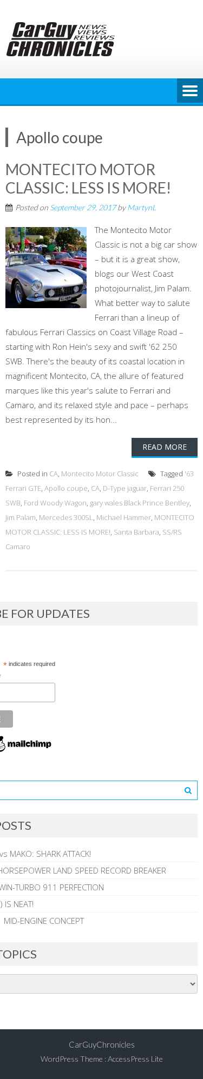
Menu (190, 91)
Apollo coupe (66, 488)
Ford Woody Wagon (55, 503)
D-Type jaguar (125, 488)
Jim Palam (20, 517)
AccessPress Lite (135, 1058)
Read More (164, 447)
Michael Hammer (123, 517)
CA (53, 473)
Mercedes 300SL (66, 517)
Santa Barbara (136, 532)
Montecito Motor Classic (100, 473)
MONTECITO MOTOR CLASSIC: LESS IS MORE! (88, 178)
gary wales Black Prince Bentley (139, 503)
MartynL (141, 207)
